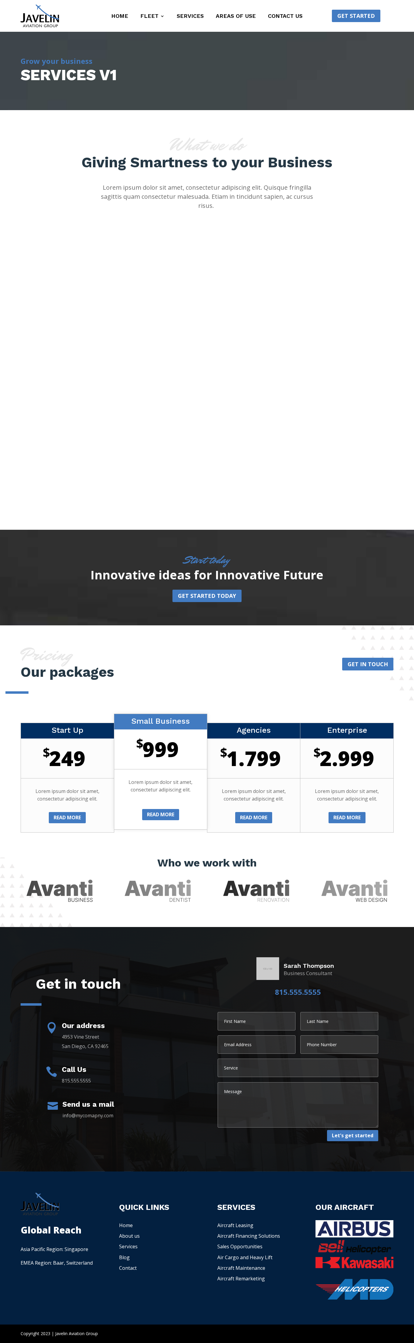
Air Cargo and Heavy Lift (244, 1257)
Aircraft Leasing (235, 1225)
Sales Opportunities (239, 1246)
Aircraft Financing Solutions (248, 1236)
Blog (124, 1257)
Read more (67, 817)
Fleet (149, 16)
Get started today (207, 595)
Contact (128, 1268)
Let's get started (352, 1135)
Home (119, 16)
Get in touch (368, 664)
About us (129, 1236)
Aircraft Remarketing (241, 1278)
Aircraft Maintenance (241, 1268)
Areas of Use (236, 16)
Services (190, 16)
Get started (356, 15)
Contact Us (285, 16)
